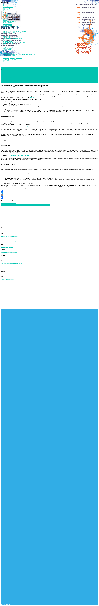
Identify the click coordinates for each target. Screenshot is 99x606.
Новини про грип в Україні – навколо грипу (13, 33)
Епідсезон (8, 73)
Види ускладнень (7, 8)
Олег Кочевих (6, 36)
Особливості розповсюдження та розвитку (13, 38)
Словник (5, 52)
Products (5, 5)
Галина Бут (5, 9)
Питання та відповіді (8, 43)
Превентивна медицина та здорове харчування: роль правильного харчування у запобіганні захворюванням (25, 205)
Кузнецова (5, 19)
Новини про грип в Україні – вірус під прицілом (14, 31)
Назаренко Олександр (8, 25)
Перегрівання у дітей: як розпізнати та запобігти (9, 252)
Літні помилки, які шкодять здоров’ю (7, 247)
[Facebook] (49, 191)
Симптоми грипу (7, 49)
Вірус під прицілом (10, 76)
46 (3, 4)
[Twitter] (49, 193)
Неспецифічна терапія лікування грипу (12, 27)
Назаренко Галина (7, 24)
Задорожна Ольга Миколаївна (10, 13)
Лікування (5, 20)
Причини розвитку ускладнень (10, 44)
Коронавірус (6, 15)
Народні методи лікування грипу (10, 26)
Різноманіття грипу (7, 48)
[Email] (49, 195)
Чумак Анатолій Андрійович (10, 59)
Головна (5, 10)
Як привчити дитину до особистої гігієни (20, 126)
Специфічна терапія (7, 53)
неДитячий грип (7, 81)
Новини (5, 30)
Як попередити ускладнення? (10, 61)
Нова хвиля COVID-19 (8, 28)
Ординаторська (6, 37)
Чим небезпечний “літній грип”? (8, 203)
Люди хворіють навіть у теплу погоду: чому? (8, 241)
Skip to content (4, 1)
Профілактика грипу (8, 47)
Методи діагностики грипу (9, 21)
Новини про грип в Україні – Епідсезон (12, 32)
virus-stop (32, 97)
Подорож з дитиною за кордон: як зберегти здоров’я (9, 257)
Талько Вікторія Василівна (9, 55)
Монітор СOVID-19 (7, 22)
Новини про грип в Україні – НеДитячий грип (14, 35)
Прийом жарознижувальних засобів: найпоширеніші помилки (11, 263)
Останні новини (7, 39)
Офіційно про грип (7, 41)
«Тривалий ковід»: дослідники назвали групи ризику (9, 236)
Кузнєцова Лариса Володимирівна (11, 18)
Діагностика (6, 11)
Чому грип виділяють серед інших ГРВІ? (12, 58)
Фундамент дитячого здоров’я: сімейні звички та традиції (10, 268)
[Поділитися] (49, 197)
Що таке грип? (6, 60)
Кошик (4, 16)
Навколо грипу (9, 75)
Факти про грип (7, 56)
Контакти (5, 14)
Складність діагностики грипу (10, 50)
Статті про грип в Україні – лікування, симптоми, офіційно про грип (19, 54)
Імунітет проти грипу (8, 7)
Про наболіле (6, 45)
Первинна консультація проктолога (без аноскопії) (14, 42)
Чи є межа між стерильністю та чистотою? (8, 279)
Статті (4, 71)
